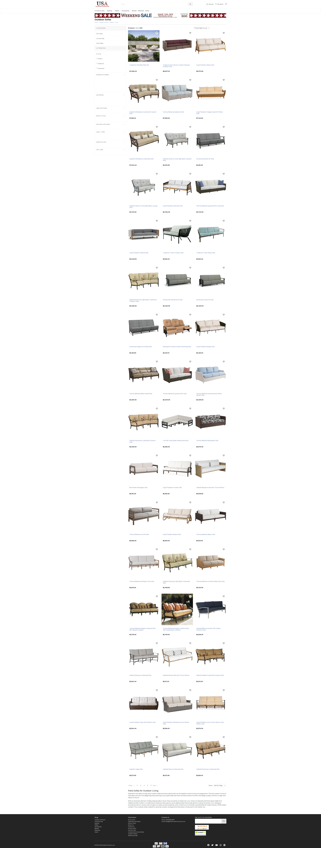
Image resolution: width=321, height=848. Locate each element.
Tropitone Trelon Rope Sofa (205, 253)
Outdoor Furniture (100, 819)
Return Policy (132, 823)
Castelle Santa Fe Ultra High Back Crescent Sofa (177, 159)
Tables (117, 11)
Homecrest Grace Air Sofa (204, 300)
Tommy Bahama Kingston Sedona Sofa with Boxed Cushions (142, 629)
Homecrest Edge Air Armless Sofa (140, 346)
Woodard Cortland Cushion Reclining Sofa (177, 346)
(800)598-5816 (170, 819)
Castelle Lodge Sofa (136, 769)
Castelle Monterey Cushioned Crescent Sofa (142, 441)
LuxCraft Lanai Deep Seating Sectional (175, 440)
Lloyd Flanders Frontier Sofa (172, 487)
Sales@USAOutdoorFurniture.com (175, 821)
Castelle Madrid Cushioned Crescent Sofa (210, 675)
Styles (147, 11)
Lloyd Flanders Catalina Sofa (138, 253)
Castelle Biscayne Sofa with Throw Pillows (210, 487)
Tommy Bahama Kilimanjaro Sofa (207, 440)
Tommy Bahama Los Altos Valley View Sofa (210, 581)
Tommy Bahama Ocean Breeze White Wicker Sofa (209, 394)
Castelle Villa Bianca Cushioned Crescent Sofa (142, 112)
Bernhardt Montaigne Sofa (138, 487)
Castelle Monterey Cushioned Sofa (207, 769)
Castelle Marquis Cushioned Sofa (140, 675)
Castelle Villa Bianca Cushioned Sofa (141, 159)
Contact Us (131, 827)
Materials (141, 11)
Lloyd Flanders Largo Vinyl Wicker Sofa (142, 722)
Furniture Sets (99, 11)
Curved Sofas (100, 38)
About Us (130, 825)
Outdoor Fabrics (132, 834)
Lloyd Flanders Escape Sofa (205, 346)
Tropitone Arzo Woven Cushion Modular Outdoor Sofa (176, 65)
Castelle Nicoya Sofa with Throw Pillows (176, 675)
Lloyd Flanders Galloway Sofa (172, 206)
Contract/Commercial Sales (136, 832)
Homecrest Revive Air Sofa (205, 159)
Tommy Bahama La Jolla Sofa (139, 534)
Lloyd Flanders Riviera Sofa (172, 534)
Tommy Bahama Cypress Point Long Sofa (210, 206)
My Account (131, 819)
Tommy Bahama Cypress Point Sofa (174, 393)
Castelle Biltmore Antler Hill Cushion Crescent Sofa (208, 629)
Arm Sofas (99, 33)
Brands (134, 11)
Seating (109, 11)
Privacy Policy (132, 828)
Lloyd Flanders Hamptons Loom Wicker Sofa (176, 723)
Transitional (100, 68)
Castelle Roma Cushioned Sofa (173, 769)
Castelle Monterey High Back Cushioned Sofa (176, 582)
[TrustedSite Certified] (200, 833)
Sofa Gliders (99, 43)
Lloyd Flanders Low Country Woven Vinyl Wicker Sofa (210, 723)
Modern (99, 58)
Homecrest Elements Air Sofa (172, 300)
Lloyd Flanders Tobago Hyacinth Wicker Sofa (209, 112)
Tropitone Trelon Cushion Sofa (173, 253)
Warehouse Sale (133, 835)
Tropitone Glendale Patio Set (139, 65)
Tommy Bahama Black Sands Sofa (140, 393)
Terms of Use (132, 830)
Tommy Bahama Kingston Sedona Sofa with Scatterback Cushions (176, 629)
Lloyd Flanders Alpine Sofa (205, 65)
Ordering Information (134, 821)
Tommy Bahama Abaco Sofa (205, 534)
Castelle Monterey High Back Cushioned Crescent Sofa (142, 300)
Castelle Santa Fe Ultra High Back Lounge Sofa (143, 206)
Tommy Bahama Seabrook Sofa (173, 112)
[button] (110, 54)
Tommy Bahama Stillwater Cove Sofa (141, 581)
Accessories (125, 11)
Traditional (100, 63)
